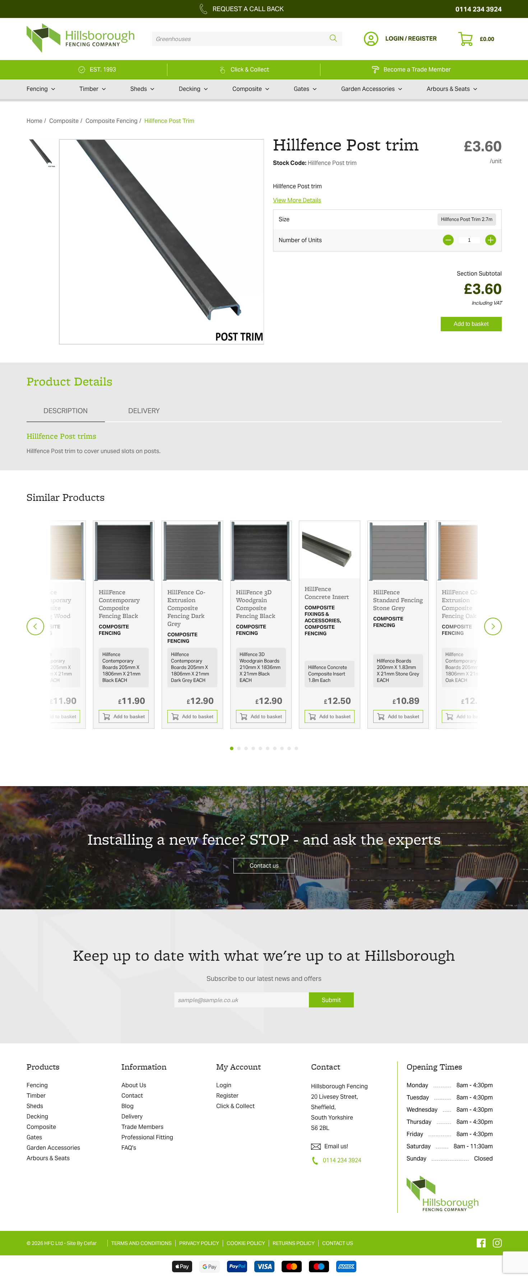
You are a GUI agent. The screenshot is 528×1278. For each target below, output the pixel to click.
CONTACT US (337, 1243)
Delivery (132, 1116)
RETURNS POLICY (294, 1243)
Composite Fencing (111, 121)
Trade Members (142, 1127)
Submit (331, 1000)
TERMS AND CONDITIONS (141, 1243)
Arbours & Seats (448, 89)
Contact (132, 1095)
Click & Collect (235, 1106)
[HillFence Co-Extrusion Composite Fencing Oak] (466, 551)
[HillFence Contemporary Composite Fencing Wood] (55, 551)
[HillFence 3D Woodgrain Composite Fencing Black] (261, 551)
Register (227, 1095)
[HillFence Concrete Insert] (329, 549)
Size (284, 219)
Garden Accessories (368, 89)
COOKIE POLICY (246, 1243)
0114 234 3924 (478, 9)
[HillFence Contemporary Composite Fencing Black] (123, 551)
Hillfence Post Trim (169, 121)
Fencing (37, 89)
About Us (133, 1085)
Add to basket (471, 324)
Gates (301, 89)
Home (34, 121)
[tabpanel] (123, 625)
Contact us (264, 865)
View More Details (297, 200)
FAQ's (128, 1148)
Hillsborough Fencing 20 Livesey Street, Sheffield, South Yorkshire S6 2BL (339, 1107)
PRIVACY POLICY (199, 1243)
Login (223, 1085)
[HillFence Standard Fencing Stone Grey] (398, 551)
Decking (189, 89)
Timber (88, 89)
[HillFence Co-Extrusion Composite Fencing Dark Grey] (192, 551)
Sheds (138, 89)
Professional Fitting (147, 1137)
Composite (247, 89)
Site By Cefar (82, 1243)
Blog (127, 1106)
